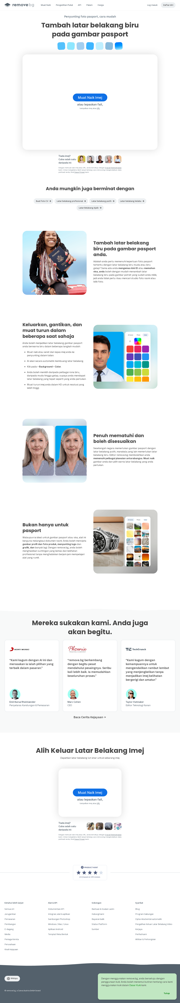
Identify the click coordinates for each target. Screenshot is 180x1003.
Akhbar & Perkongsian (145, 939)
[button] (46, 5)
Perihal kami (141, 934)
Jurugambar (10, 914)
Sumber (95, 929)
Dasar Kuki (135, 985)
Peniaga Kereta (11, 939)
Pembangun (10, 924)
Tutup (167, 993)
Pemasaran (9, 919)
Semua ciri (9, 909)
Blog (137, 909)
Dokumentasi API (56, 909)
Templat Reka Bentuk (58, 934)
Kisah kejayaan (11, 949)
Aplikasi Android (55, 929)
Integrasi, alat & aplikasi (59, 914)
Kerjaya (138, 929)
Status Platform (99, 924)
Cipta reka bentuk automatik (148, 919)
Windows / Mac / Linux (58, 924)
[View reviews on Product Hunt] (90, 872)
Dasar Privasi (79, 172)
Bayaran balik (98, 919)
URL (98, 108)
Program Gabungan (144, 914)
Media (7, 934)
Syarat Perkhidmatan (113, 168)
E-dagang (9, 929)
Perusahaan (10, 944)
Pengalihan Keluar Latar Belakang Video (153, 924)
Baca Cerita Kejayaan (88, 717)
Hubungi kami (98, 914)
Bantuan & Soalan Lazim (103, 909)
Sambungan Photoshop (59, 919)
